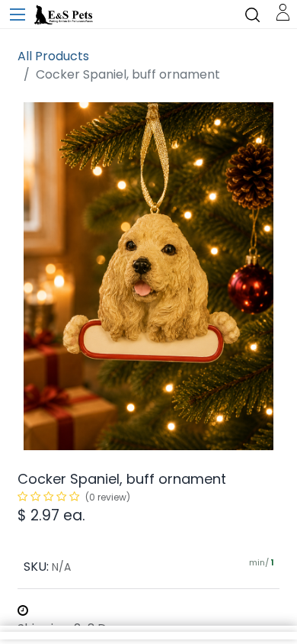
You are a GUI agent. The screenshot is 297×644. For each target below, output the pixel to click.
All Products (53, 56)
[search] (252, 14)
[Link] (282, 11)
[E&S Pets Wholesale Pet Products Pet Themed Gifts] (64, 15)
